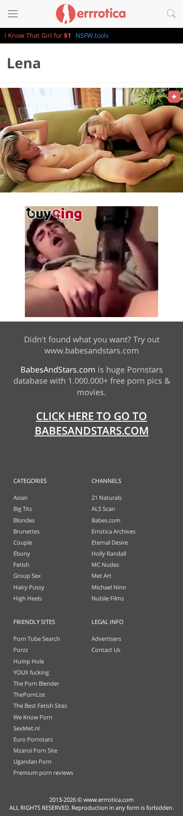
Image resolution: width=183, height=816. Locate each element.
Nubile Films (108, 598)
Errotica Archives (113, 531)
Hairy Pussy (28, 587)
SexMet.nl (26, 728)
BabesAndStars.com (57, 369)
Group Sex (27, 576)
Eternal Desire (110, 542)
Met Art (101, 576)
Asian (20, 498)
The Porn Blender (36, 683)
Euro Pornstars (33, 739)
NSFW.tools (92, 35)
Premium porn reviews (43, 773)
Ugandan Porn (32, 761)
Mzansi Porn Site (35, 750)
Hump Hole (28, 661)
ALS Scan (103, 509)
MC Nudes (105, 565)
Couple (22, 542)
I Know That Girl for (37, 35)
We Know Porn (32, 717)
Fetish (21, 565)
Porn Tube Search (36, 639)
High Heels (27, 598)
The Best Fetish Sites (40, 706)
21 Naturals (107, 498)
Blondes (24, 520)
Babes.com (106, 520)
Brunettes (26, 531)
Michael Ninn (109, 587)
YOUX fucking (31, 672)
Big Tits (22, 509)
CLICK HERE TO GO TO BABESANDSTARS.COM (92, 423)
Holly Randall (109, 553)
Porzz (20, 650)
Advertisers (106, 639)
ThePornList (29, 694)
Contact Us (106, 650)
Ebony (21, 553)
